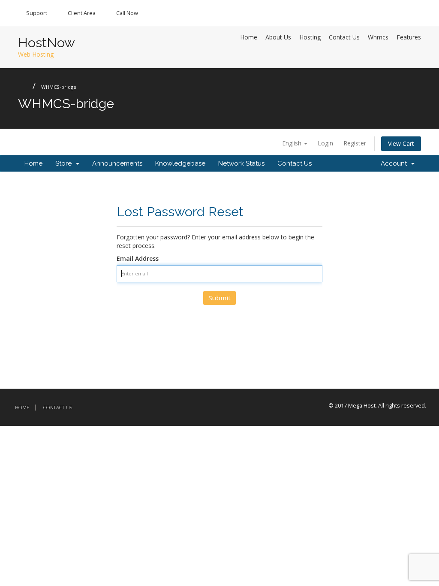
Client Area (82, 13)
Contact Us (344, 37)
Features (409, 37)
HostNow (46, 42)
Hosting (310, 37)
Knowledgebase (180, 163)
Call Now (127, 13)
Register (354, 143)
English (292, 143)
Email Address (138, 258)
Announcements (117, 163)
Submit (219, 297)
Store (65, 163)
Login (325, 143)
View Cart (401, 143)
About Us (278, 37)
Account (395, 163)
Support (36, 13)
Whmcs (378, 37)
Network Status (241, 163)
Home (248, 37)
